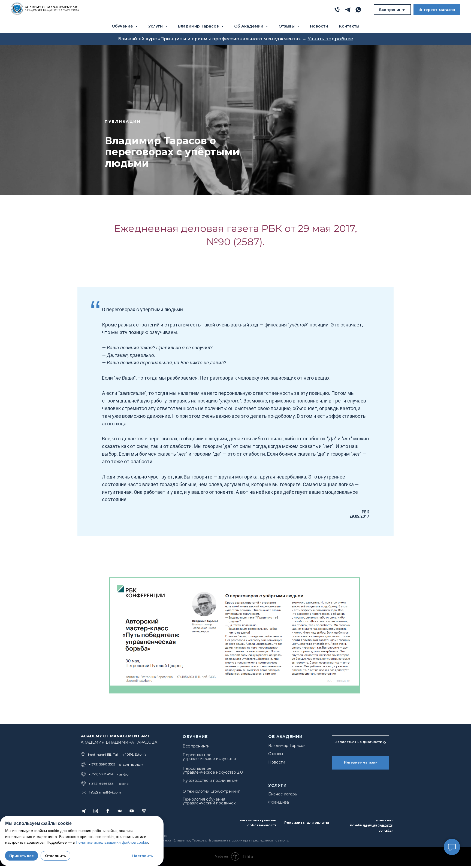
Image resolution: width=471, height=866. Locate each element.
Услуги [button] (156, 26)
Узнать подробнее (330, 38)
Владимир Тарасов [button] (199, 26)
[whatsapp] (358, 9)
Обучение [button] (123, 26)
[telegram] (347, 9)
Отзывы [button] (287, 26)
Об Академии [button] (249, 26)
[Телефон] (337, 9)
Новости (319, 26)
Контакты (349, 26)
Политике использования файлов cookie (112, 842)
